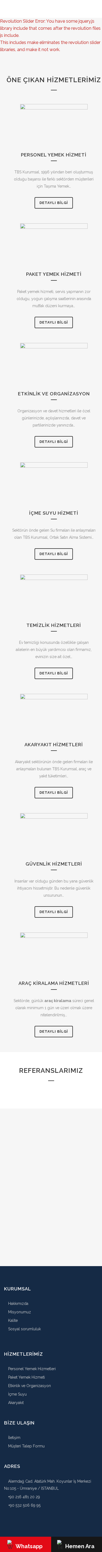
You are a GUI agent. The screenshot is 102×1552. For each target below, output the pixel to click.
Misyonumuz (19, 1312)
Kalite (12, 1320)
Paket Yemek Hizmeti (26, 1377)
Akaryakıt (15, 1402)
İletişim (13, 1437)
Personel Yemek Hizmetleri (31, 1369)
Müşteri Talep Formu (26, 1446)
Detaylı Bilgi (53, 203)
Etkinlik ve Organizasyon (29, 1386)
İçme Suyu (17, 1394)
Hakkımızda (17, 1303)
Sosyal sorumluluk (24, 1329)
